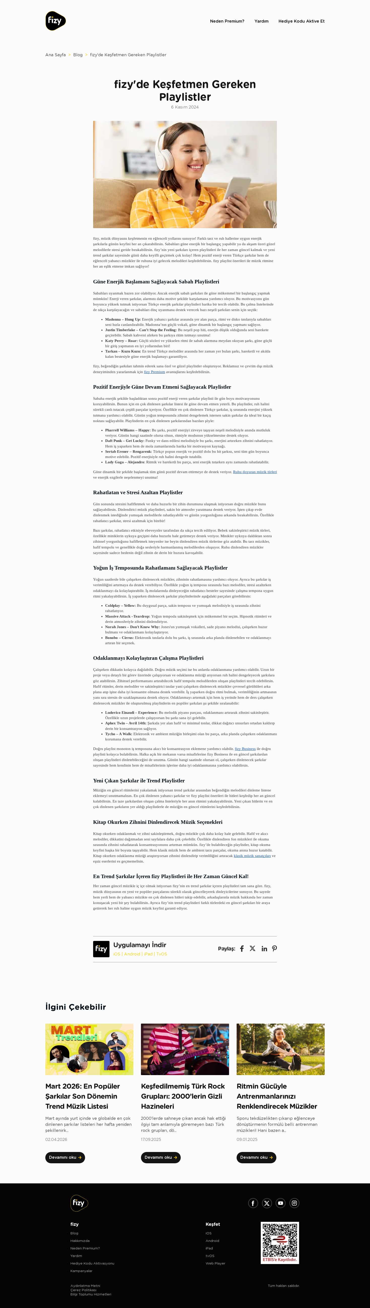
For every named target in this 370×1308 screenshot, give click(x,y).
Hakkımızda (80, 1241)
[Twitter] (267, 1204)
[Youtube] (280, 1204)
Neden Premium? (227, 21)
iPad (148, 954)
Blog (78, 55)
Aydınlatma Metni (85, 1286)
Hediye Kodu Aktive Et (302, 21)
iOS (116, 954)
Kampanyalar (81, 1271)
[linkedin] (264, 949)
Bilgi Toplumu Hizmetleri (90, 1294)
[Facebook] (253, 1204)
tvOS (210, 1256)
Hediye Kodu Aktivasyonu (92, 1263)
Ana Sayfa (55, 55)
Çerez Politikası (83, 1290)
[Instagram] (294, 1204)
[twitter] (253, 949)
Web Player (215, 1263)
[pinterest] (274, 949)
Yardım (261, 21)
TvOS (161, 954)
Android (132, 954)
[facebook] (242, 949)
